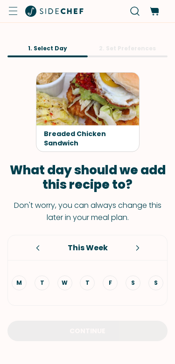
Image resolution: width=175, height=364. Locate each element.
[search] (135, 11)
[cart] (154, 11)
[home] (54, 11)
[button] (13, 11)
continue (87, 331)
